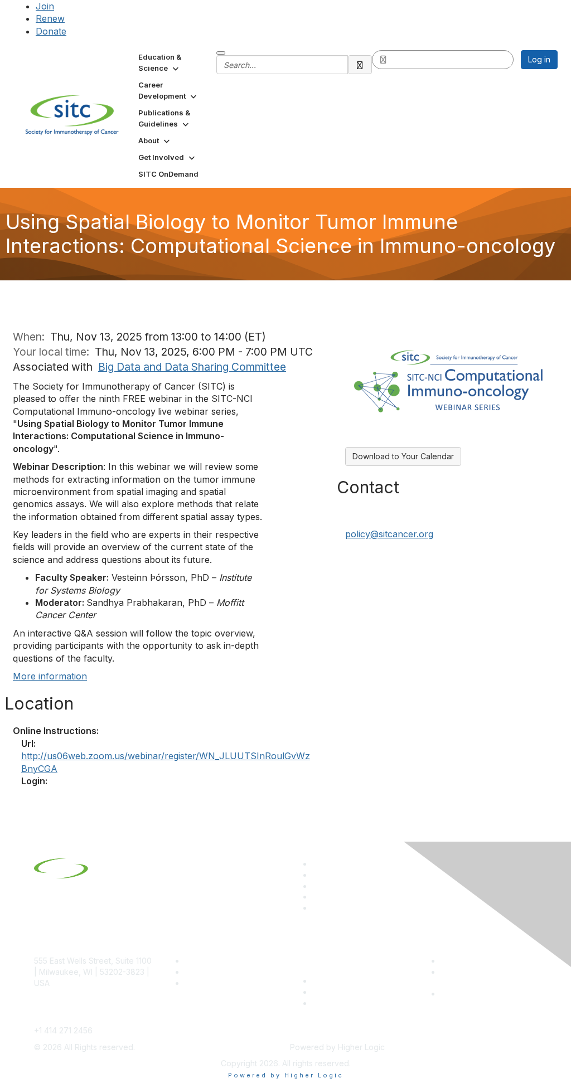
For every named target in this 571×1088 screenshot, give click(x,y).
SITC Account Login (221, 983)
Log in (539, 59)
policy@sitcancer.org (389, 534)
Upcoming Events (344, 992)
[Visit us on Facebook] (317, 907)
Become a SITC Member (230, 960)
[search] (360, 64)
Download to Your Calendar (403, 456)
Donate (51, 31)
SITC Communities (345, 980)
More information (50, 676)
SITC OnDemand (343, 1003)
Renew (50, 18)
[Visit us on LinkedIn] (317, 863)
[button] (173, 62)
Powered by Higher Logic (285, 1075)
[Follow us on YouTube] (317, 896)
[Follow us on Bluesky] (317, 875)
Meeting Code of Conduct (489, 960)
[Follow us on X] (317, 886)
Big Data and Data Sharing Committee (192, 366)
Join (45, 6)
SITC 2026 (204, 972)
